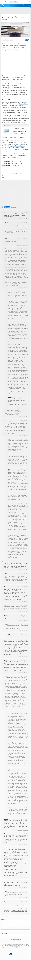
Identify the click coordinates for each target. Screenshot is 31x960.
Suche (23, 2)
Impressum (12, 950)
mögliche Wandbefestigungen (17, 146)
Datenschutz (17, 950)
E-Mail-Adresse (4, 933)
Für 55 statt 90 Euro (17, 161)
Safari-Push (22, 950)
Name (2, 928)
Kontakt (29, 2)
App (26, 2)
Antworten (25, 218)
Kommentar (3, 919)
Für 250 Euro (15, 165)
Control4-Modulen (23, 104)
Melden (20, 218)
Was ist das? (20, 173)
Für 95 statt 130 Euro (17, 163)
